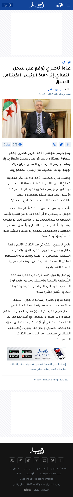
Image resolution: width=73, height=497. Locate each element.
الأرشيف (30, 474)
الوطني (66, 62)
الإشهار (41, 469)
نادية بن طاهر (56, 89)
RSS (19, 474)
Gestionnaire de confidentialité (36, 479)
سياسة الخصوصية (50, 474)
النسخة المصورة (59, 469)
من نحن (28, 469)
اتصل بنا (14, 469)
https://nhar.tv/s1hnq (45, 380)
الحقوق (50, 484)
